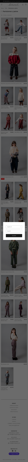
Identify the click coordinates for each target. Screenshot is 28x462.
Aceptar (14, 235)
